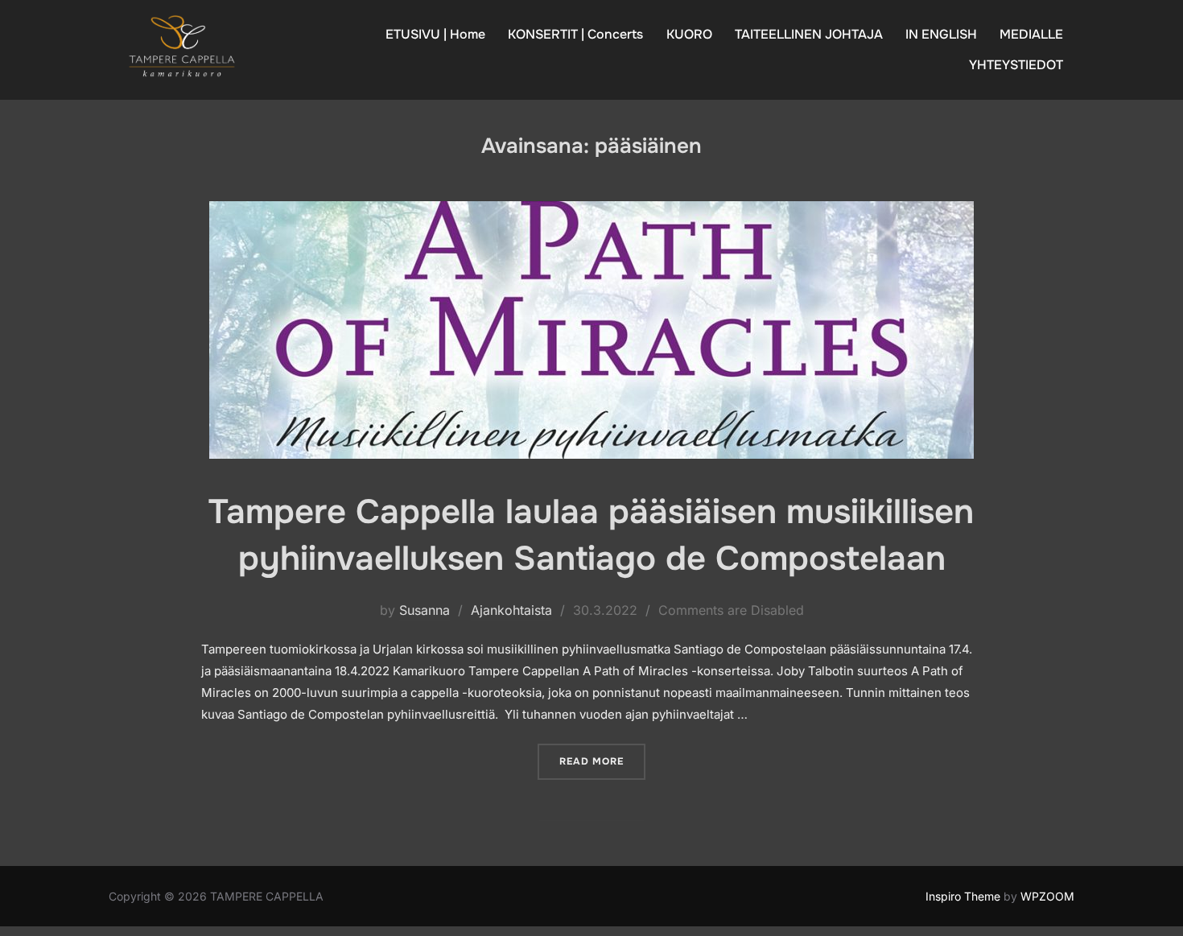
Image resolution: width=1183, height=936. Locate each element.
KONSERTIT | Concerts (575, 34)
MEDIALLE (1031, 34)
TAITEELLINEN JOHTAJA (809, 34)
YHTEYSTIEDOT (1016, 64)
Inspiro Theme (962, 896)
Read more (602, 761)
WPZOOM (1047, 896)
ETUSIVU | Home (435, 34)
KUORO (689, 34)
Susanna (424, 610)
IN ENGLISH (941, 34)
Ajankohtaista (511, 610)
